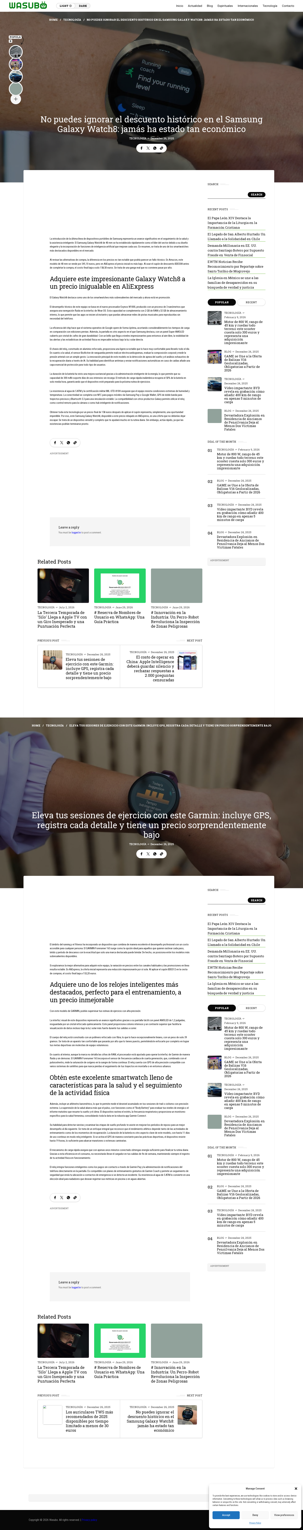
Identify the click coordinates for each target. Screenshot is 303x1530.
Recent (251, 302)
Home (53, 19)
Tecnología (72, 19)
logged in (76, 532)
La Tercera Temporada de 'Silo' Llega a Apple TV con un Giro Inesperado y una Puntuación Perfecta (62, 619)
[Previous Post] (52, 660)
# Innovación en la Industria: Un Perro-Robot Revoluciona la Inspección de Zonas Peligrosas (175, 619)
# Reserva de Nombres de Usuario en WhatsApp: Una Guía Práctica (119, 617)
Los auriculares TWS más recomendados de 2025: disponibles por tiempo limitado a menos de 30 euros (89, 1421)
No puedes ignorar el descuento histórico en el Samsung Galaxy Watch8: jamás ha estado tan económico (150, 1421)
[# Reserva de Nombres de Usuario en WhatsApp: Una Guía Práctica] (120, 585)
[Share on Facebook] (141, 148)
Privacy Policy (255, 1523)
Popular (222, 302)
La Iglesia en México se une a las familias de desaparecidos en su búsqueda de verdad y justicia (233, 282)
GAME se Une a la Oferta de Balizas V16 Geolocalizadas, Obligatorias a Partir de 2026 (243, 363)
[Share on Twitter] (148, 148)
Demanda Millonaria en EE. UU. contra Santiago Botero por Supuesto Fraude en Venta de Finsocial (236, 250)
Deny (255, 1515)
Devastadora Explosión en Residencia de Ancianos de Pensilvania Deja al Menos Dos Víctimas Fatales (244, 422)
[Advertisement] (120, 207)
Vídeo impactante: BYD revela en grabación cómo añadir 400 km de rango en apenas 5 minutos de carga (244, 395)
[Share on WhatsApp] (155, 148)
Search (256, 194)
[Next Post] (187, 660)
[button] (296, 1488)
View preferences (284, 1515)
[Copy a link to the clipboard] (161, 148)
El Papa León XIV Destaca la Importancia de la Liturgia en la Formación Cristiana (232, 223)
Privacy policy (89, 1520)
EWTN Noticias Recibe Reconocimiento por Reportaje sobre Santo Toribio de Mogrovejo (235, 266)
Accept (226, 1515)
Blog (227, 351)
